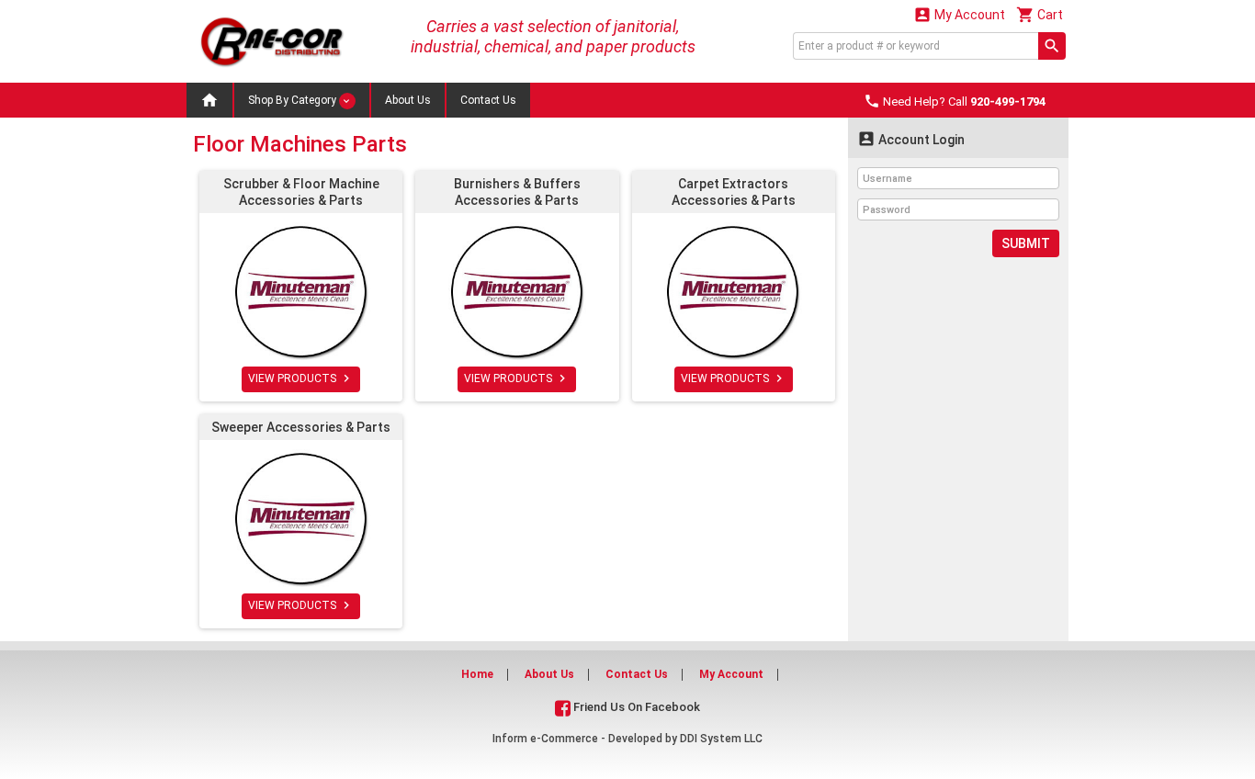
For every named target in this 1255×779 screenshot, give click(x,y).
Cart (1039, 14)
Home (477, 674)
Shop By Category (293, 100)
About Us (408, 100)
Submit (1025, 243)
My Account (959, 14)
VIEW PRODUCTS (301, 378)
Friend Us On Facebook (635, 707)
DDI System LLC (721, 738)
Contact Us (488, 100)
